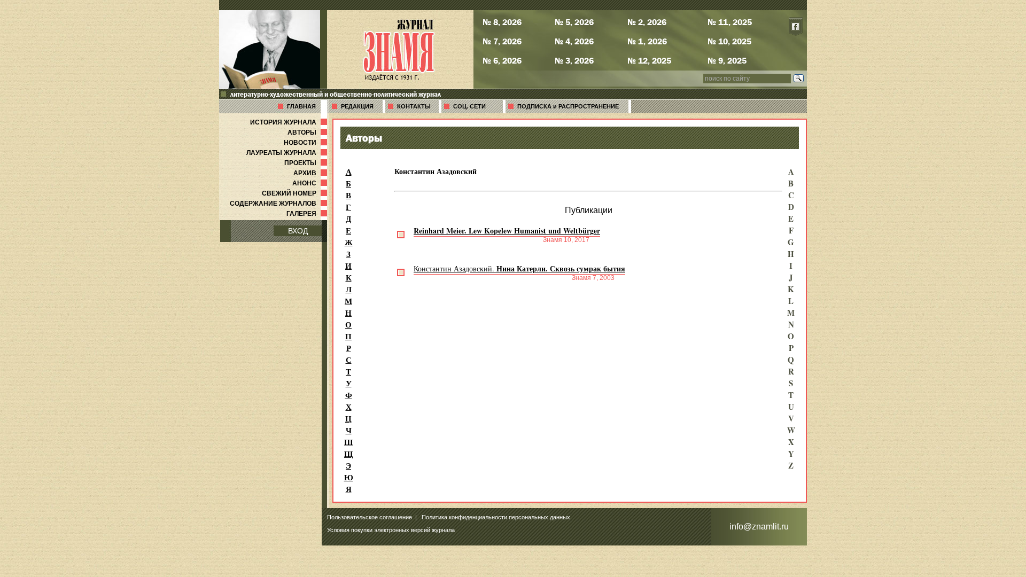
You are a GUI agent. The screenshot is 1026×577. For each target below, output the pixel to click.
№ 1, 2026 (647, 41)
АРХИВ (311, 173)
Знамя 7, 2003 (593, 278)
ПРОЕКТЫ (306, 163)
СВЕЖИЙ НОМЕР (295, 193)
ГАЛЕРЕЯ (307, 213)
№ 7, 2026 (502, 41)
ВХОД (298, 231)
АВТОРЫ (308, 132)
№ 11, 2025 (730, 22)
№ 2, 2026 (646, 22)
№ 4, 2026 (574, 41)
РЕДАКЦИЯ (357, 106)
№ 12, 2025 (649, 60)
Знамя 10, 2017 (566, 240)
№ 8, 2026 (502, 22)
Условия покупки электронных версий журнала (391, 530)
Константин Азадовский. (519, 268)
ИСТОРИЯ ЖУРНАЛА (289, 122)
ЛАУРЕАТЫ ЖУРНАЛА (287, 153)
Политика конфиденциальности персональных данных (496, 517)
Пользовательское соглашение (369, 517)
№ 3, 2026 (574, 60)
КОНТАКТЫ (414, 106)
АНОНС (310, 183)
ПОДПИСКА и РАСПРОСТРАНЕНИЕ (568, 106)
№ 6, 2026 (502, 60)
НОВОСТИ (306, 142)
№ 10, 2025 (729, 41)
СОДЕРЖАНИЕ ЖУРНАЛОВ (279, 203)
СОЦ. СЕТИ (469, 106)
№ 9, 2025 (727, 60)
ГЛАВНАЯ (301, 106)
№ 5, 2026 (574, 22)
